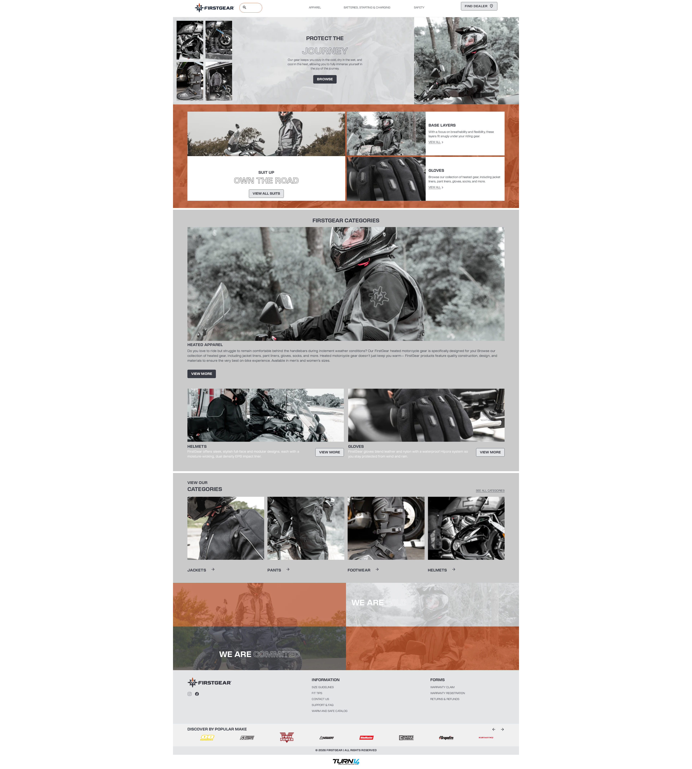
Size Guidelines (323, 687)
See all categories (490, 491)
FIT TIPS (317, 693)
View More (201, 374)
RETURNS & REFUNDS (444, 699)
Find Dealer (476, 6)
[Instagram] (189, 694)
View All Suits (266, 193)
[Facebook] (197, 694)
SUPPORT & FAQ (322, 705)
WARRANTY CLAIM (442, 687)
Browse (325, 79)
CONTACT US (320, 699)
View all (435, 142)
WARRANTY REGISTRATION (447, 693)
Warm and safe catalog (329, 711)
